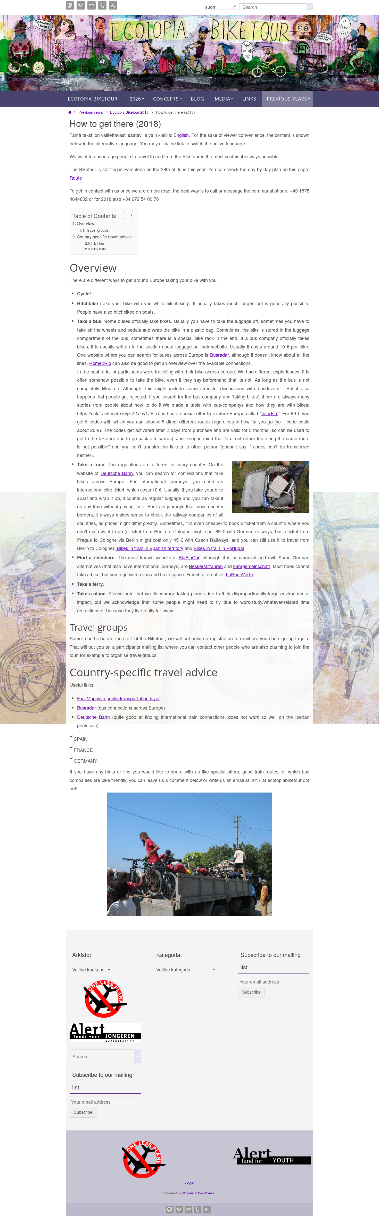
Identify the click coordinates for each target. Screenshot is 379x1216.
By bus (99, 243)
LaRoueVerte (239, 574)
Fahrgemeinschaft (251, 566)
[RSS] (113, 5)
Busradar (219, 354)
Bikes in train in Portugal (219, 548)
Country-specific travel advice (104, 237)
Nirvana (188, 1192)
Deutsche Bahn (117, 473)
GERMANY (85, 760)
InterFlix (269, 413)
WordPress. (207, 1192)
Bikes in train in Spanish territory (149, 548)
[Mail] (91, 5)
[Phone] (102, 5)
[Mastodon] (70, 5)
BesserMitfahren (206, 566)
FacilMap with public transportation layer (118, 698)
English (181, 134)
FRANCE (83, 749)
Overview (85, 223)
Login (189, 1182)
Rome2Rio (100, 363)
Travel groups (97, 230)
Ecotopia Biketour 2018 (129, 112)
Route (76, 177)
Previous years (90, 112)
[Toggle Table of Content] (126, 215)
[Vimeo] (81, 5)
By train (100, 248)
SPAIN (80, 738)
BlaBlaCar (189, 557)
